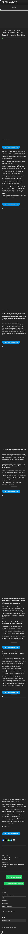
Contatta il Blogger (15, 877)
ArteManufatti (9, 2)
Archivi (3, 917)
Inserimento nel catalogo (15, 884)
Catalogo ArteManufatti (7, 906)
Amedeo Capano (15, 30)
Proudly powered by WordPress (9, 927)
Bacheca (6, 848)
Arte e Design (5, 903)
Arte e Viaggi (5, 900)
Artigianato (4, 897)
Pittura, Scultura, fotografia (8, 895)
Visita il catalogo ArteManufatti (11, 147)
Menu (14, 7)
